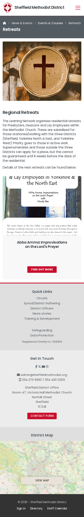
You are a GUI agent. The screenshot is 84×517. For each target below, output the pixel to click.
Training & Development (42, 319)
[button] (78, 7)
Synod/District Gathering (42, 303)
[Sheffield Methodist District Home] (7, 8)
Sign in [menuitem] (21, 508)
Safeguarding (42, 330)
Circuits (42, 298)
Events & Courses (50, 23)
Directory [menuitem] (36, 508)
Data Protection (42, 335)
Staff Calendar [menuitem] (57, 508)
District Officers (42, 309)
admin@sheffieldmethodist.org (44, 375)
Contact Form (42, 416)
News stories (42, 314)
